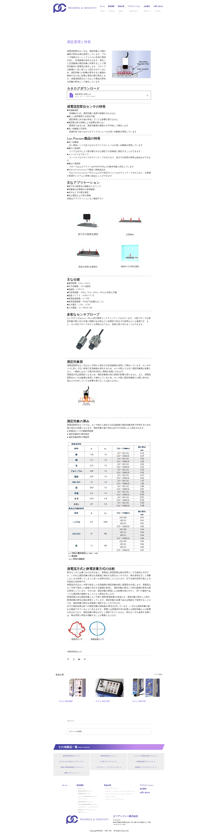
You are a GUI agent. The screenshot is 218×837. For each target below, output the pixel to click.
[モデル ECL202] (72, 688)
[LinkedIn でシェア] (79, 659)
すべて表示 (158, 674)
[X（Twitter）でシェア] (74, 659)
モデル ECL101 (139, 701)
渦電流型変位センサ (74, 651)
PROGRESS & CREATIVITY (82, 8)
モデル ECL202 (65, 701)
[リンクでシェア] (85, 659)
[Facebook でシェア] (68, 659)
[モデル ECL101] (145, 688)
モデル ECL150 (102, 701)
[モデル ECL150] (109, 688)
